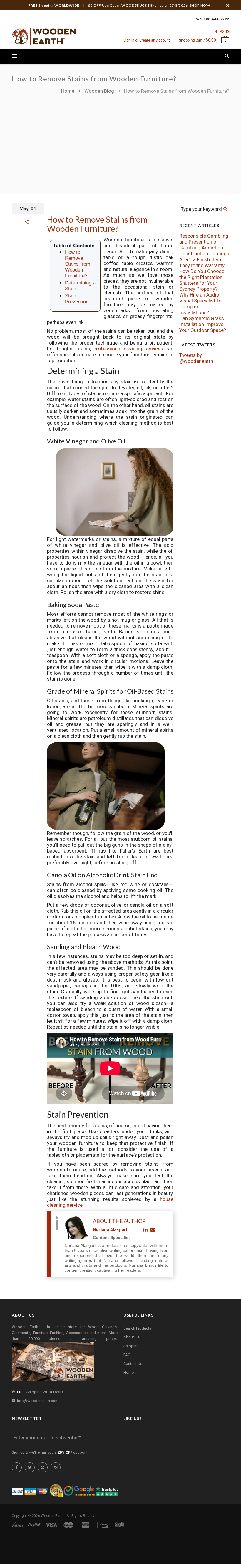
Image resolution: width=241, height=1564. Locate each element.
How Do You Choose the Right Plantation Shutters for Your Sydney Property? (201, 280)
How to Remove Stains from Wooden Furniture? (97, 224)
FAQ (126, 1355)
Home (68, 91)
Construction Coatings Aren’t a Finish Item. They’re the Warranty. (204, 259)
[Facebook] (216, 32)
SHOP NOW (200, 5)
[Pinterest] (221, 32)
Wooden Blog (99, 91)
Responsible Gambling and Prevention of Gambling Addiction (203, 242)
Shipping (131, 1346)
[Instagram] (227, 32)
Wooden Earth (52, 1516)
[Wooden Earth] (44, 36)
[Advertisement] (120, 141)
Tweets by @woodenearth (196, 358)
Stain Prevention (76, 298)
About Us (131, 1337)
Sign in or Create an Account (146, 40)
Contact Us (132, 1363)
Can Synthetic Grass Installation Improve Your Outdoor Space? (202, 324)
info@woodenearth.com (37, 1401)
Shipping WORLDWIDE (41, 1392)
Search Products (137, 1328)
